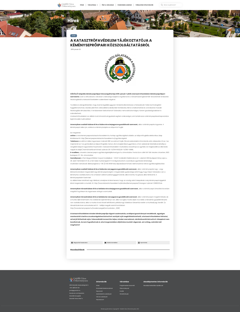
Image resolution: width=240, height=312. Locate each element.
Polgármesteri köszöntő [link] (127, 285)
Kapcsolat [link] (99, 291)
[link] (237, 30)
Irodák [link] (122, 291)
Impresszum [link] (100, 299)
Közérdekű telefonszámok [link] (104, 288)
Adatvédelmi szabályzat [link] (103, 294)
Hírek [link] (73, 36)
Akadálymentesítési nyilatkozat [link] (153, 285)
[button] (86, 242)
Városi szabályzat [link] (101, 297)
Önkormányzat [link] (124, 288)
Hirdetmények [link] (124, 294)
